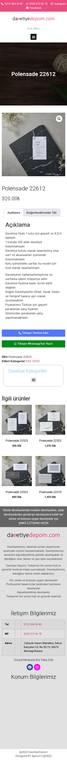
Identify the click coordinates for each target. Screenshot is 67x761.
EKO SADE (33, 361)
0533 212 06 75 (33, 633)
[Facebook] (30, 667)
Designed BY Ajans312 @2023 (33, 756)
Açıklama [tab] (13, 212)
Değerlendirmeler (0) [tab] (41, 212)
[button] (33, 37)
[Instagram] (37, 667)
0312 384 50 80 (33, 624)
